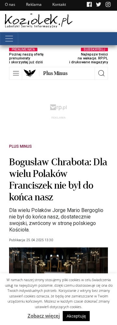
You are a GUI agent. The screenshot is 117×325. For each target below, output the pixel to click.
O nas (10, 4)
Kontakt (59, 4)
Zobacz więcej (44, 315)
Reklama (34, 4)
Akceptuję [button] (76, 316)
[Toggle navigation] (9, 38)
